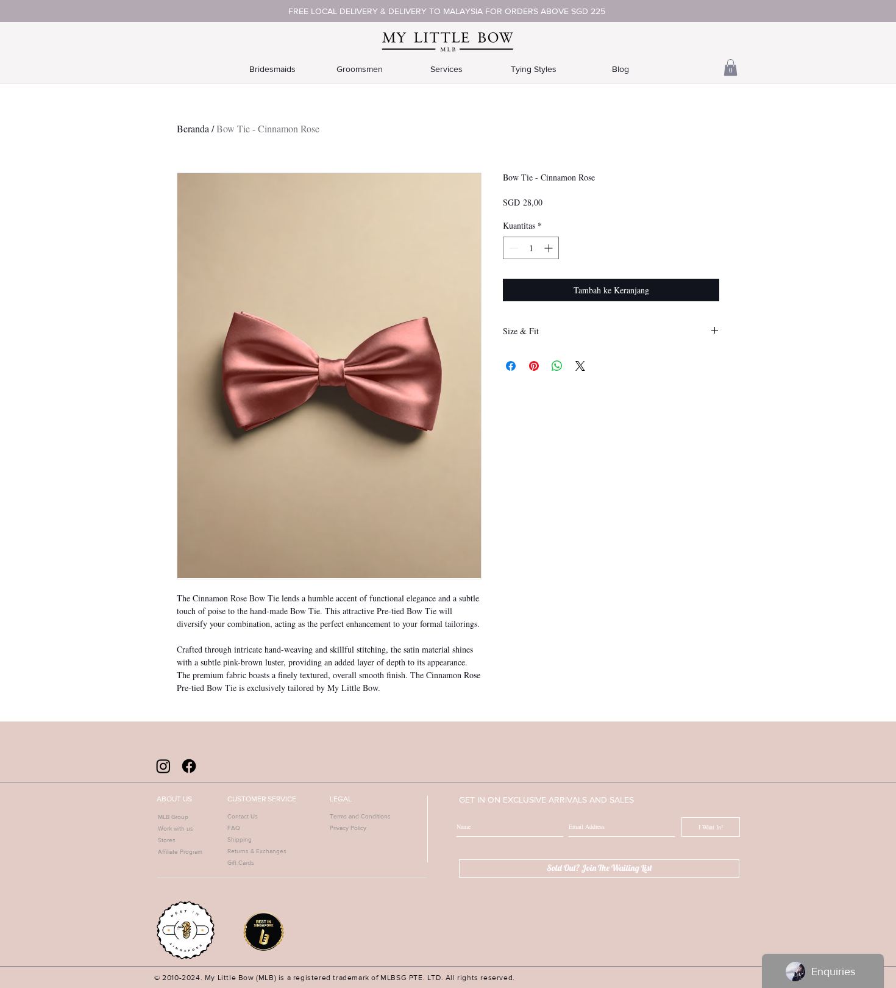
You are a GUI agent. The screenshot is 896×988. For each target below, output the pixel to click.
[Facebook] (189, 766)
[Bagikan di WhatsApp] (557, 366)
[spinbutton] (531, 248)
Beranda (193, 128)
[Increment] (549, 248)
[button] (731, 67)
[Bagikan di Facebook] (510, 366)
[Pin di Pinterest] (534, 366)
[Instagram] (163, 766)
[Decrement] (512, 248)
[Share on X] (580, 366)
